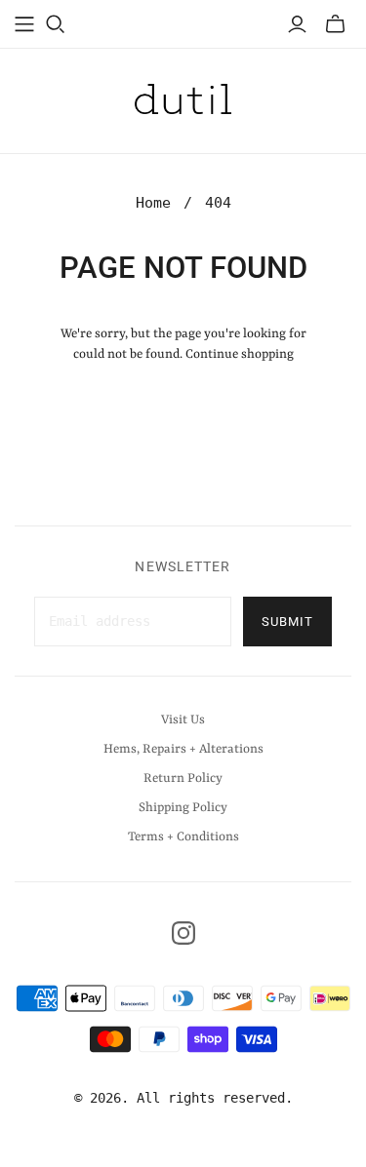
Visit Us (183, 720)
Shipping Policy (183, 807)
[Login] (297, 24)
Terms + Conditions (183, 837)
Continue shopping (239, 354)
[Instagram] (183, 933)
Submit (287, 621)
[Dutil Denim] (183, 98)
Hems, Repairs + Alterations (183, 749)
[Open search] (55, 24)
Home (153, 203)
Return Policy (183, 778)
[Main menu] (24, 24)
